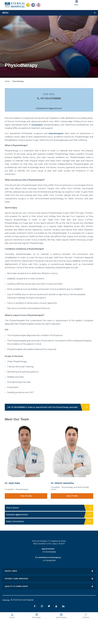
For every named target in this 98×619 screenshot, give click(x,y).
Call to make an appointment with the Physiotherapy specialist (42, 407)
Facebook (34, 606)
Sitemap (6, 600)
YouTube (56, 606)
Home (7, 81)
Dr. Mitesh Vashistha (62, 483)
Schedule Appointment (17, 514)
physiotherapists (56, 133)
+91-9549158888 (50, 98)
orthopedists (37, 125)
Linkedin (63, 606)
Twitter (49, 606)
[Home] (26, 5)
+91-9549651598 (49, 560)
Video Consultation (15, 521)
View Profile (26, 496)
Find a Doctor (12, 508)
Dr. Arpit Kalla (12, 483)
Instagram (42, 606)
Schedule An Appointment (49, 108)
